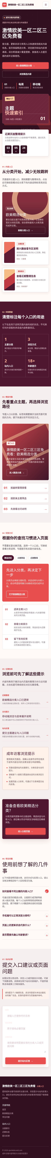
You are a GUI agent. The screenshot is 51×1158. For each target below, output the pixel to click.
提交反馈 (6, 1135)
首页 (4, 1109)
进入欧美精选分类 (25, 65)
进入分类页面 (25, 831)
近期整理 (34, 558)
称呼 (7, 1010)
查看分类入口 (25, 230)
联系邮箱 (8, 1023)
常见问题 (6, 1117)
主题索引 (6, 1128)
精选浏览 (8, 558)
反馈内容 (8, 1037)
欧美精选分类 (7, 1113)
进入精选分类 (16, 472)
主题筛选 (21, 558)
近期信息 (6, 1132)
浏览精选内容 (25, 74)
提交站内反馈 (25, 1061)
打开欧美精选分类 (17, 594)
